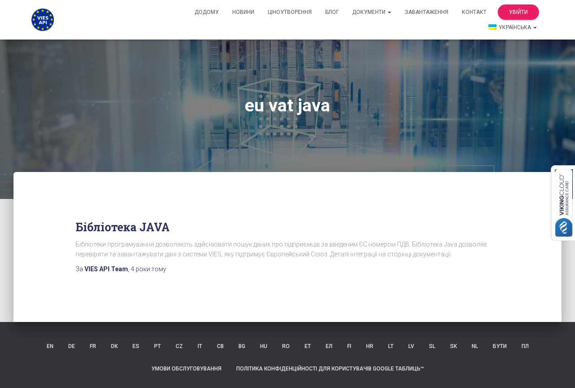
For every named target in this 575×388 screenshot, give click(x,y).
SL (432, 346)
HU (263, 346)
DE (71, 346)
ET (308, 346)
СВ (220, 346)
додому (207, 12)
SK (453, 346)
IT (200, 346)
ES (136, 346)
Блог (332, 12)
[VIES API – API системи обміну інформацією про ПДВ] (43, 20)
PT (157, 346)
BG (242, 346)
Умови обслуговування (186, 369)
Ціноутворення (290, 12)
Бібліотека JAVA (122, 227)
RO (286, 346)
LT (391, 346)
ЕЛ (329, 346)
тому (148, 269)
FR (93, 346)
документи (369, 12)
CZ (179, 346)
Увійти (518, 12)
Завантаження (426, 12)
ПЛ (525, 346)
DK (114, 346)
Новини (243, 12)
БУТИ (500, 346)
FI (349, 346)
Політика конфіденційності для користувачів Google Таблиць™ (330, 369)
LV (411, 346)
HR (369, 346)
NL (475, 346)
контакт (474, 12)
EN (50, 346)
